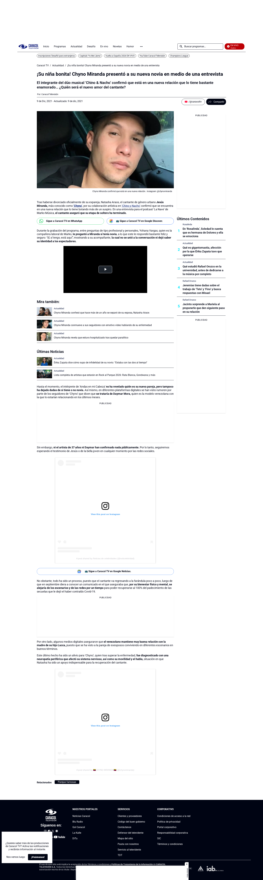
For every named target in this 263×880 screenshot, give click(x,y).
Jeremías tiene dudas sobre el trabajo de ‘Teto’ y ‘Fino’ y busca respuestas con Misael (202, 289)
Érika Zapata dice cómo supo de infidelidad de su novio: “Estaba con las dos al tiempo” (100, 362)
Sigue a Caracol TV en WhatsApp (64, 221)
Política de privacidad (168, 821)
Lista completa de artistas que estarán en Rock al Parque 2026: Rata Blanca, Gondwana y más (104, 375)
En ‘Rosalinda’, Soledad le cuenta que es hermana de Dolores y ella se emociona (203, 232)
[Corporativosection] (189, 809)
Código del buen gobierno (131, 821)
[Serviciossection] (144, 809)
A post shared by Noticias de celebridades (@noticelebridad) (105, 558)
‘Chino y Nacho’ (131, 205)
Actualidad (58, 65)
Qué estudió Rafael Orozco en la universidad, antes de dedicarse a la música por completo (203, 270)
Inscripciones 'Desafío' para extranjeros (56, 56)
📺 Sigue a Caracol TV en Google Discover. (139, 221)
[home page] (28, 46)
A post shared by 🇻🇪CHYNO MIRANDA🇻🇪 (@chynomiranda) (105, 770)
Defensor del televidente (130, 832)
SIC (159, 838)
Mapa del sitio (125, 838)
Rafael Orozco (189, 281)
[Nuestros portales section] (98, 809)
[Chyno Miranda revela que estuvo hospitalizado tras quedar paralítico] (44, 336)
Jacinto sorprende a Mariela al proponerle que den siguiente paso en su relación (204, 308)
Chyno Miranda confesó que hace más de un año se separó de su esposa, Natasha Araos (101, 312)
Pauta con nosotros (128, 844)
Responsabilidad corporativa (172, 832)
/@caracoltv (195, 101)
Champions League (179, 56)
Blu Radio (77, 821)
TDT (120, 855)
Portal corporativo (166, 827)
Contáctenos (124, 827)
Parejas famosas (67, 782)
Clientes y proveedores (130, 816)
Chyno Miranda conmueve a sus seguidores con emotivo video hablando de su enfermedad (103, 325)
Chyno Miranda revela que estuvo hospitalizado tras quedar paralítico (91, 337)
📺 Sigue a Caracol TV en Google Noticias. (108, 571)
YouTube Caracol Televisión (152, 56)
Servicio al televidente (129, 849)
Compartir (219, 101)
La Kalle (76, 832)
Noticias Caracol (81, 816)
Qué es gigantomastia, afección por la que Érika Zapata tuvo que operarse (202, 251)
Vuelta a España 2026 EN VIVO (120, 56)
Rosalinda (187, 224)
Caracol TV (43, 65)
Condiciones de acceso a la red (173, 816)
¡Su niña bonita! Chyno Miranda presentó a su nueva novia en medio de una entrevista (113, 65)
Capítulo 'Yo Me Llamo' (90, 56)
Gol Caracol (78, 827)
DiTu (74, 838)
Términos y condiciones (170, 844)
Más (141, 47)
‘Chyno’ (77, 205)
